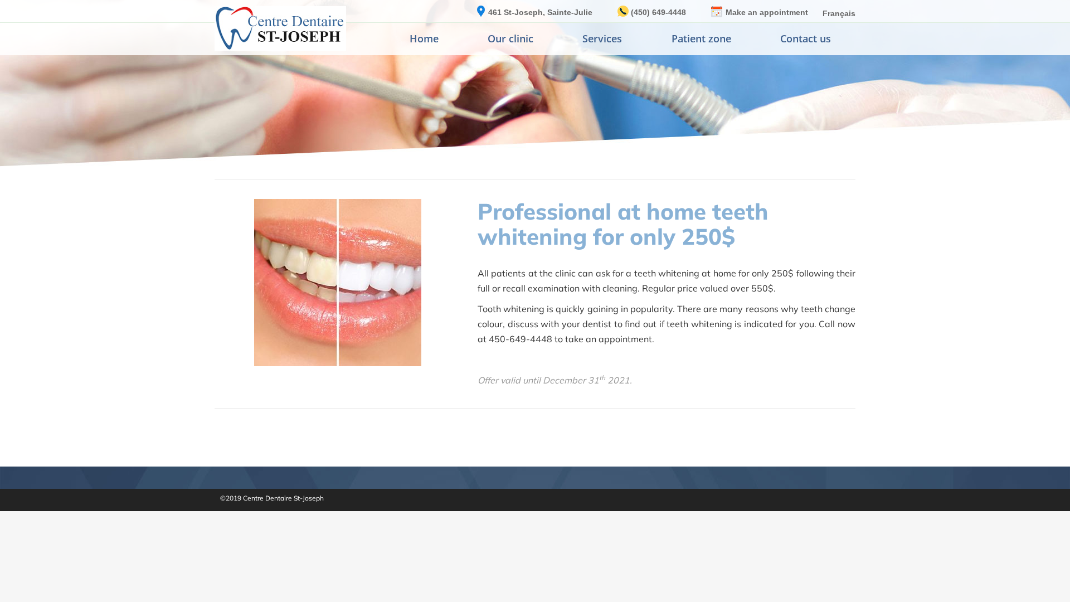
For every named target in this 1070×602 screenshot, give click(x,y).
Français (839, 13)
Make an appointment (767, 12)
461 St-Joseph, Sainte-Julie (540, 12)
